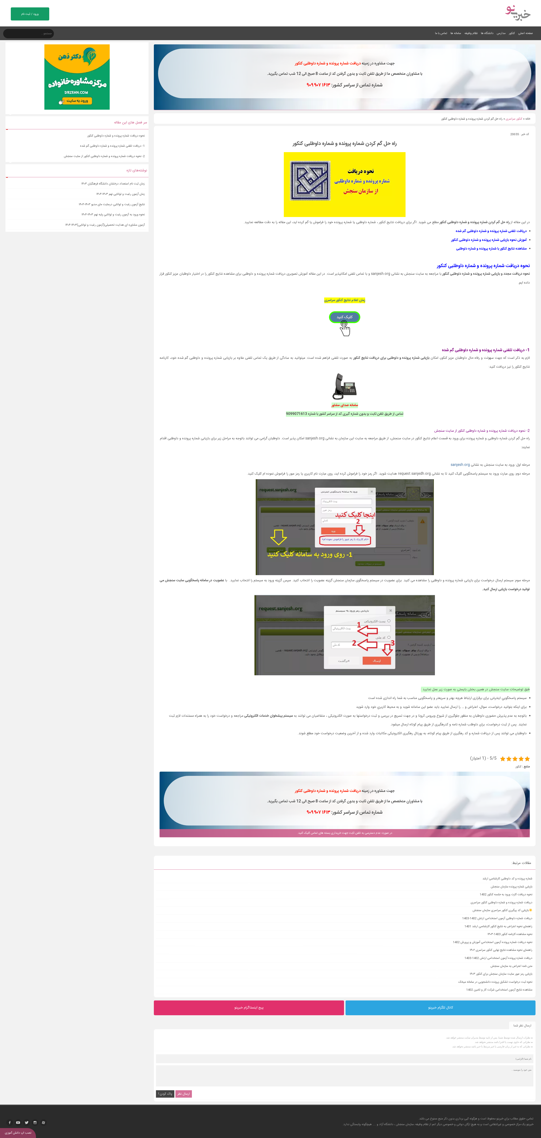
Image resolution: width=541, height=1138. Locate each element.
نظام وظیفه (471, 33)
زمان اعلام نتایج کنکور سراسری (344, 300)
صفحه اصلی (525, 33)
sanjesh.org (460, 465)
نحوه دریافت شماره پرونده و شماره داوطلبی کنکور (115, 135)
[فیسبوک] (9, 1122)
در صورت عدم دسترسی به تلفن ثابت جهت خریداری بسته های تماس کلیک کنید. (344, 833)
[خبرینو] (518, 23)
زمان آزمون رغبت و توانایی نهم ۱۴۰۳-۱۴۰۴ (120, 194)
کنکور (512, 33)
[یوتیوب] (18, 1122)
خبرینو (499, 1118)
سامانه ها (456, 33)
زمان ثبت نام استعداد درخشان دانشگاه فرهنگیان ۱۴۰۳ (113, 183)
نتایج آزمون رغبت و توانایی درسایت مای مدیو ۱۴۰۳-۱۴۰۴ (112, 204)
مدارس (501, 33)
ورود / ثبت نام (30, 14)
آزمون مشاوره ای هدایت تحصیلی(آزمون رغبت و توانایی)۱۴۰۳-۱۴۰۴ (105, 225)
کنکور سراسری (514, 118)
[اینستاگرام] (35, 1122)
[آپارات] (43, 1122)
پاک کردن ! (165, 1094)
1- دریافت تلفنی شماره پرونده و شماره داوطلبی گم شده (112, 146)
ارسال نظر (184, 1094)
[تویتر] (26, 1122)
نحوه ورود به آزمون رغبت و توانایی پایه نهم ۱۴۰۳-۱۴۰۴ (113, 214)
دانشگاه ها (487, 33)
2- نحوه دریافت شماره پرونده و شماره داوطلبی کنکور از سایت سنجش (104, 156)
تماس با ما (441, 33)
